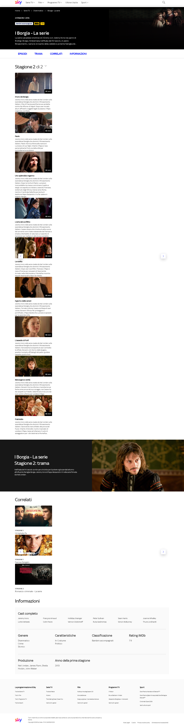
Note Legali (126, 722)
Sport (84, 2)
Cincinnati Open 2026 (146, 701)
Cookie (134, 722)
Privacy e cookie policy (143, 722)
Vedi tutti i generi (51, 703)
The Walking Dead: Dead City (54, 699)
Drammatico (38, 11)
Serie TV (29, 2)
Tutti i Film (18, 695)
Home (17, 11)
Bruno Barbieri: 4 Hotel (115, 695)
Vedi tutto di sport (145, 705)
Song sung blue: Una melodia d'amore (88, 699)
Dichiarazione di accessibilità (160, 722)
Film (40, 2)
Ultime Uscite (71, 2)
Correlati (56, 53)
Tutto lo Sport (19, 703)
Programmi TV (54, 2)
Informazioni (78, 53)
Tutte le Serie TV (20, 691)
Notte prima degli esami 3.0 (85, 691)
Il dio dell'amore (81, 695)
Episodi (22, 53)
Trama (39, 53)
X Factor (111, 691)
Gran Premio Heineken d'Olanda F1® (150, 691)
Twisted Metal (50, 691)
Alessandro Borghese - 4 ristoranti (118, 699)
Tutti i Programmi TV (21, 699)
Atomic (48, 695)
